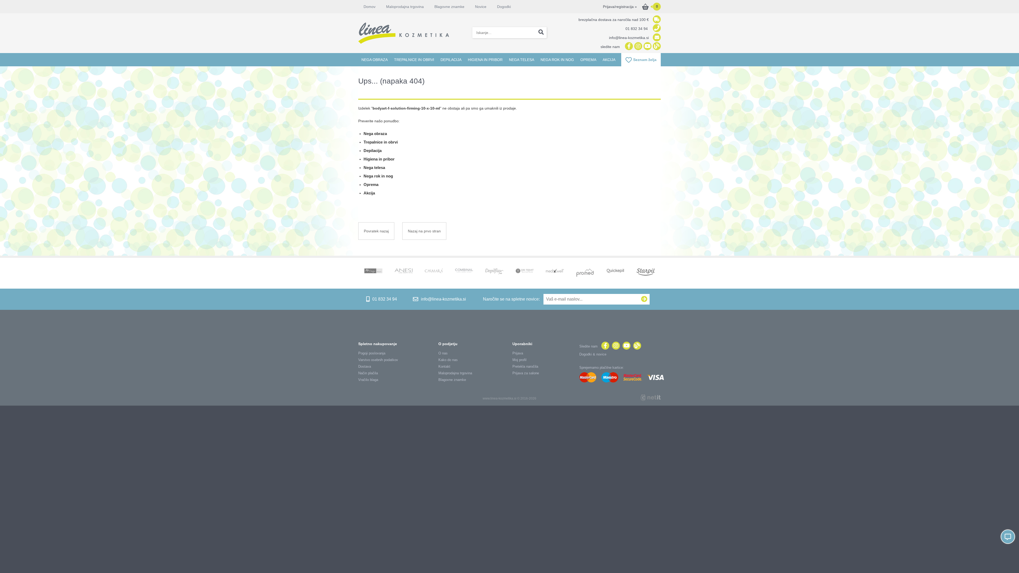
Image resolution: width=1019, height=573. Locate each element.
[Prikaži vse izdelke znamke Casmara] (434, 271)
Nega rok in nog (557, 60)
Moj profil (519, 360)
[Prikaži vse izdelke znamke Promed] (585, 273)
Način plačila (368, 373)
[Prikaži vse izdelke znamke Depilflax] (494, 272)
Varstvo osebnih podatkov (378, 360)
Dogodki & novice (592, 354)
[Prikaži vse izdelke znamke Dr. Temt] (525, 271)
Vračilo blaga (368, 380)
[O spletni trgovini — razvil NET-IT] (651, 397)
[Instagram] (637, 46)
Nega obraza (374, 60)
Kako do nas (448, 360)
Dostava (364, 366)
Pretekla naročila (525, 366)
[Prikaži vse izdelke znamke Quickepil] (615, 271)
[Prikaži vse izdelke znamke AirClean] (373, 271)
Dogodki (504, 7)
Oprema (588, 60)
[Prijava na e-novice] (644, 299)
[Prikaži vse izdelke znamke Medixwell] (555, 271)
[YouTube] (646, 46)
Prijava (517, 353)
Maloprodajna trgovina (405, 7)
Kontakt (444, 366)
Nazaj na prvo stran (424, 231)
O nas (443, 353)
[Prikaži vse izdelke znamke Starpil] (646, 272)
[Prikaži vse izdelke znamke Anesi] (404, 271)
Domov (369, 7)
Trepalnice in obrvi (414, 60)
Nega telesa (521, 60)
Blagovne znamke (452, 380)
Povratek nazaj (376, 231)
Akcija (609, 60)
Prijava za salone (525, 373)
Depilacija (451, 60)
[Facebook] (628, 46)
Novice (480, 7)
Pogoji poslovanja (371, 353)
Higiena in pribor (485, 60)
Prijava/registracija (620, 7)
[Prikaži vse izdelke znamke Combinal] (464, 271)
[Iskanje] (541, 32)
